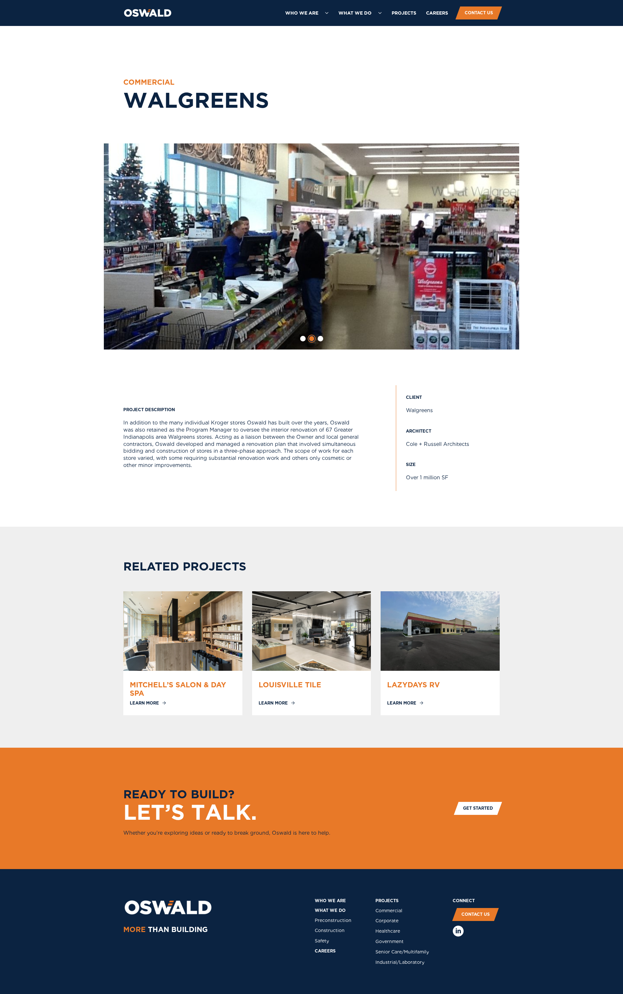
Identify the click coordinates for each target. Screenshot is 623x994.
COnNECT (464, 900)
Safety (322, 940)
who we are (330, 900)
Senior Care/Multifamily (402, 951)
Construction (330, 930)
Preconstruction (333, 920)
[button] (307, 13)
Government (389, 941)
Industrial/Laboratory (399, 962)
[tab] (303, 338)
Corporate (386, 920)
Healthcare (387, 931)
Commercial (388, 910)
